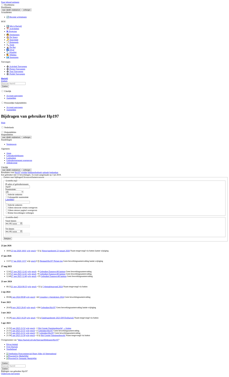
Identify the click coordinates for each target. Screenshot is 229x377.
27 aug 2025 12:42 (19, 271)
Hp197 (18, 172)
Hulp (3, 123)
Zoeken (5, 86)
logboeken (53, 172)
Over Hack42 (12, 347)
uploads (45, 172)
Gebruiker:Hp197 (48, 307)
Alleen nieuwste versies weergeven (22, 207)
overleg (24, 172)
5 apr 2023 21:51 (18, 331)
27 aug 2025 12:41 (19, 274)
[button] (2, 5)
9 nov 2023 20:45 (18, 307)
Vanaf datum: (10, 221)
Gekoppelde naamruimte (18, 197)
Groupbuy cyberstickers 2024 (51, 297)
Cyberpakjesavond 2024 (52, 286)
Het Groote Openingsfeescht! (50, 328)
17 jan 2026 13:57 (18, 261)
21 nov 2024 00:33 (19, 286)
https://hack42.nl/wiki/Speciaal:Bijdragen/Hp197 (38, 340)
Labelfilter (9, 199)
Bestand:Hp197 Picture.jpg (51, 261)
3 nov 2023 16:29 (18, 318)
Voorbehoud (11, 349)
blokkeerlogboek (35, 172)
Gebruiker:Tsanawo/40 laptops (52, 271)
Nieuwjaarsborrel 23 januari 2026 (56, 251)
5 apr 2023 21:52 (18, 328)
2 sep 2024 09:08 (18, 297)
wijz (28, 251)
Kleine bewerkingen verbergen (21, 213)
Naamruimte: (10, 189)
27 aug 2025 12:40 (19, 276)
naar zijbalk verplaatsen (11, 10)
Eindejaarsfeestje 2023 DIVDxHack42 (57, 318)
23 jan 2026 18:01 (18, 251)
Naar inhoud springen (10, 2)
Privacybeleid (12, 344)
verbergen (26, 10)
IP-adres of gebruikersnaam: (17, 184)
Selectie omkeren (15, 194)
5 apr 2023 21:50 (18, 335)
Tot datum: (9, 229)
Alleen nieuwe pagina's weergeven (22, 210)
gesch (33, 251)
